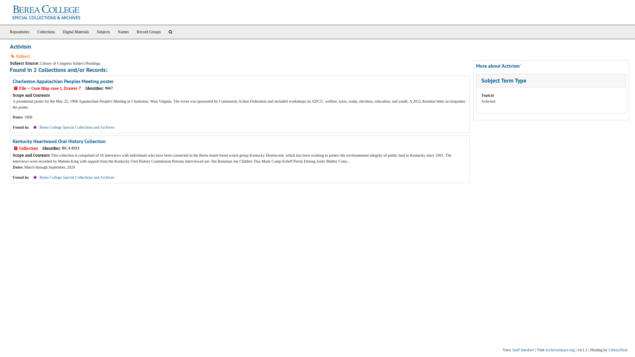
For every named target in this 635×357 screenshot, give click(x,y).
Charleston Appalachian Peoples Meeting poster (63, 81)
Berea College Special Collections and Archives (76, 127)
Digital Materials (76, 32)
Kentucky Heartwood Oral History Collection (59, 141)
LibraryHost (618, 350)
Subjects (103, 32)
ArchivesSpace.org (560, 350)
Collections (46, 32)
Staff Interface (523, 350)
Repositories (19, 32)
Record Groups (149, 32)
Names (123, 32)
